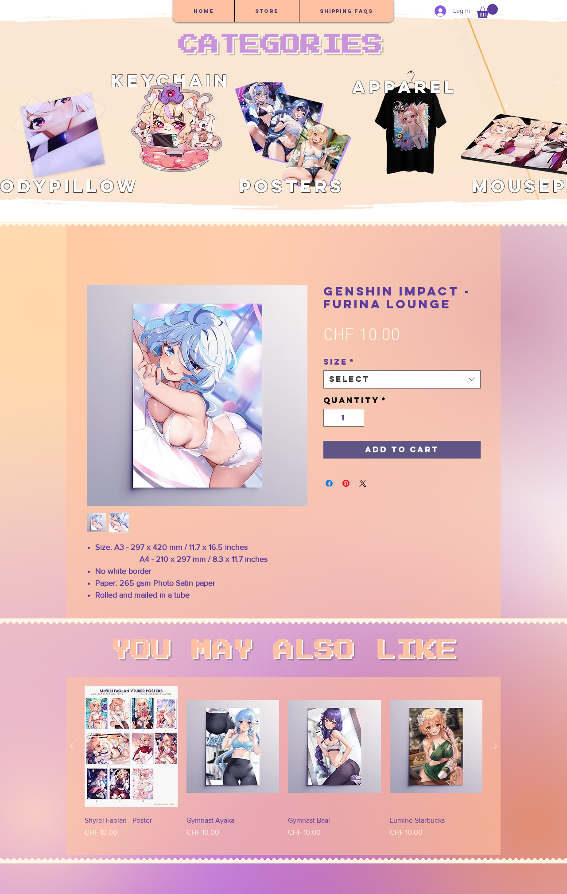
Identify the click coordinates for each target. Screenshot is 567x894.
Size (339, 362)
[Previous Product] (71, 746)
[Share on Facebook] (329, 483)
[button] (487, 11)
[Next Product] (495, 746)
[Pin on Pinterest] (346, 483)
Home (95, 253)
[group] (283, 766)
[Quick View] (131, 746)
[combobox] (402, 379)
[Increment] (356, 417)
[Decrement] (331, 417)
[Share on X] (362, 483)
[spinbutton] (343, 417)
